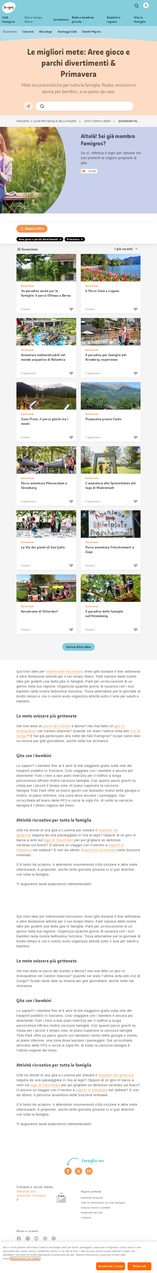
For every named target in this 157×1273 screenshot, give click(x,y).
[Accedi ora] (146, 5)
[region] (78, 1257)
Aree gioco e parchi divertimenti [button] (38, 239)
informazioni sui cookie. (25, 1258)
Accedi (92, 171)
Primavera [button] (73, 239)
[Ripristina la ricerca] (127, 106)
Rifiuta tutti (139, 1266)
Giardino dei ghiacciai (116, 1075)
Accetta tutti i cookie (110, 1266)
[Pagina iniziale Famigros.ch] (9, 7)
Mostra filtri (34, 228)
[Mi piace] (71, 309)
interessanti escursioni (64, 671)
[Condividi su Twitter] (78, 1171)
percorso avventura (100, 850)
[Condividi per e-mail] (89, 1171)
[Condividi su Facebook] (68, 1171)
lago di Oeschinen (58, 840)
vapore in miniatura (91, 1090)
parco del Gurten (56, 726)
